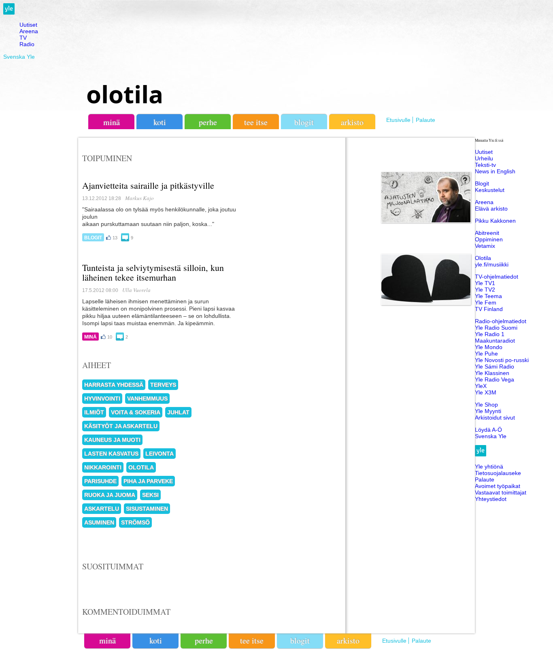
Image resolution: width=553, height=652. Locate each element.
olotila (124, 94)
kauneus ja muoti (112, 440)
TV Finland (489, 309)
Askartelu (101, 508)
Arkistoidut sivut (495, 417)
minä (111, 122)
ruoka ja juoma (109, 495)
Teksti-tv (485, 165)
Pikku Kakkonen (495, 220)
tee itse (256, 122)
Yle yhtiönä (489, 466)
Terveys (163, 384)
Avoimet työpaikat (497, 486)
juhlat (178, 412)
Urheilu (484, 158)
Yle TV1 (485, 283)
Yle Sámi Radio (494, 366)
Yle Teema (488, 296)
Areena (28, 31)
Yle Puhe (486, 353)
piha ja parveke (148, 481)
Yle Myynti (488, 411)
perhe (208, 122)
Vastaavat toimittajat (500, 492)
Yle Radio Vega (494, 379)
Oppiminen (489, 239)
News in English (495, 171)
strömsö (135, 522)
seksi (150, 495)
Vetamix (485, 246)
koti (159, 122)
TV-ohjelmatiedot (496, 276)
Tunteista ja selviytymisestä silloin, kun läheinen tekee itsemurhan (153, 272)
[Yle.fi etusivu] (9, 12)
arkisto (352, 122)
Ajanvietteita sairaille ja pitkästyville (148, 185)
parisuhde (100, 481)
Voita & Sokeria (135, 412)
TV (23, 37)
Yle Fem (485, 302)
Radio (26, 44)
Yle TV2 (485, 289)
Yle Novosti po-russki (502, 360)
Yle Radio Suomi (496, 327)
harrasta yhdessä (113, 384)
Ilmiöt (94, 412)
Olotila (483, 258)
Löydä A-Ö (488, 429)
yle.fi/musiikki (491, 264)
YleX (481, 386)
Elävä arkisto (491, 208)
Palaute (425, 120)
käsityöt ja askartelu (120, 426)
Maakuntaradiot (495, 340)
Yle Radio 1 (489, 334)
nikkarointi (102, 467)
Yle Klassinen (492, 373)
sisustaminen (147, 508)
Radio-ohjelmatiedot (500, 321)
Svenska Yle (19, 56)
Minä (90, 337)
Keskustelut (489, 190)
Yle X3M (485, 392)
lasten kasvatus (111, 453)
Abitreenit (487, 233)
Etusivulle (398, 120)
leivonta (159, 453)
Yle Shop (486, 404)
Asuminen (99, 522)
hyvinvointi (102, 398)
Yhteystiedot (490, 499)
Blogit (304, 122)
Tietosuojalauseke (498, 473)
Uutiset (28, 24)
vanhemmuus (147, 398)
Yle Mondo (488, 347)
